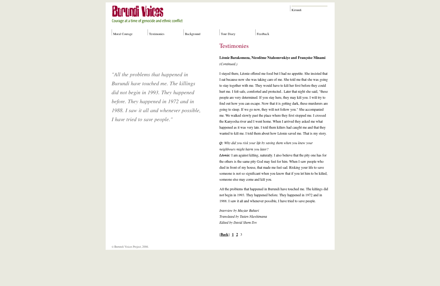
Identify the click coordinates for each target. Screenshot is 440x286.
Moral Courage (123, 34)
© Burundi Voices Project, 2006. (130, 247)
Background (192, 34)
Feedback (263, 34)
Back (224, 234)
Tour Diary (228, 34)
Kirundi (296, 10)
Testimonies (156, 34)
